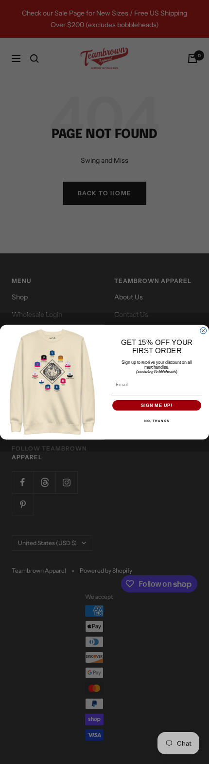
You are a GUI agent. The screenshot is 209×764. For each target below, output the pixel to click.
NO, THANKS (156, 421)
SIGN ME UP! (157, 405)
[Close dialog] (203, 330)
